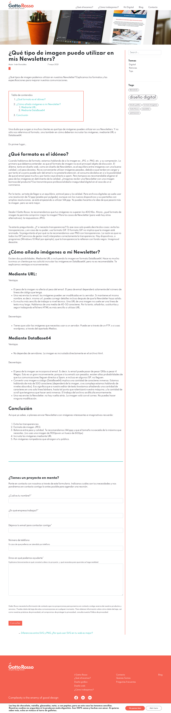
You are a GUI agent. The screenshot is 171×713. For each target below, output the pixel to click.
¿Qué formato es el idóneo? (31, 99)
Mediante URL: (29, 107)
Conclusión (22, 115)
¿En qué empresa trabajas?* (23, 511)
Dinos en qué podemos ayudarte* (26, 558)
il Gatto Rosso (80, 675)
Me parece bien (135, 708)
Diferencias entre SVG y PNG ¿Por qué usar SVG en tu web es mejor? (57, 633)
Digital (132, 65)
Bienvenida (134, 90)
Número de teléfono (19, 540)
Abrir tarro (154, 708)
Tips (131, 71)
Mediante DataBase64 (33, 110)
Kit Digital (129, 7)
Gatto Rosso (134, 109)
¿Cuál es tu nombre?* (20, 496)
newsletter (146, 109)
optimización (134, 113)
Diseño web (79, 686)
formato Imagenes (150, 105)
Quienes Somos (123, 678)
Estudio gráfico (135, 105)
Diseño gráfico (81, 682)
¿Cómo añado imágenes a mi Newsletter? (38, 104)
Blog (141, 7)
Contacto (152, 7)
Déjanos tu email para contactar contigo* (30, 525)
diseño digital (143, 97)
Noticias (133, 68)
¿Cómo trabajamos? (108, 7)
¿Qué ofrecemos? (84, 7)
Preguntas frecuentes (126, 682)
